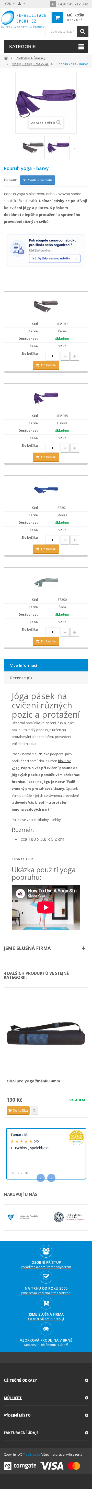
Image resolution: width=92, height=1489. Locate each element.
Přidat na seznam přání (34, 1110)
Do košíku (48, 365)
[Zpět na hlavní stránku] (6, 57)
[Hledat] (82, 31)
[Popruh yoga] (33, 147)
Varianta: (10, 179)
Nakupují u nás (20, 1194)
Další (74, 148)
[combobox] (66, 31)
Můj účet (13, 1397)
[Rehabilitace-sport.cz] (23, 19)
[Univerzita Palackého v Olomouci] (23, 1217)
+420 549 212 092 (72, 4)
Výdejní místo (17, 1415)
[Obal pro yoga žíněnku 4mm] (46, 1033)
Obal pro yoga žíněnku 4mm (33, 1080)
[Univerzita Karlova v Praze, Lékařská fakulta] (69, 1217)
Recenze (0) (21, 677)
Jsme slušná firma (27, 948)
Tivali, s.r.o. (31, 1454)
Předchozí (18, 149)
